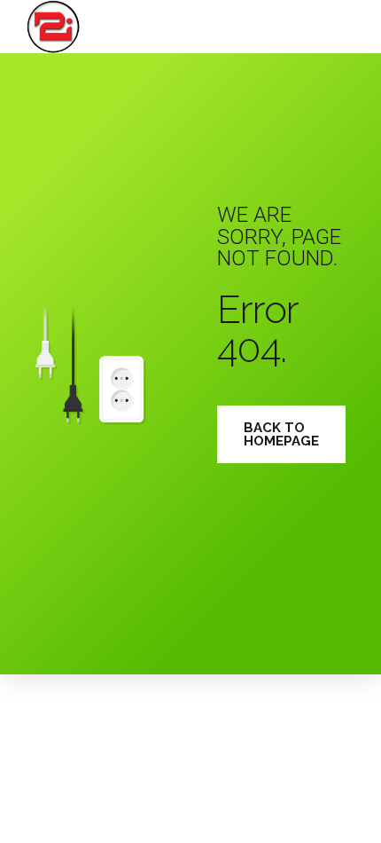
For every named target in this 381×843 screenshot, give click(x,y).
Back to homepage (281, 434)
